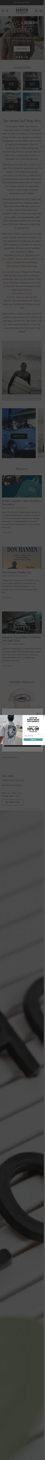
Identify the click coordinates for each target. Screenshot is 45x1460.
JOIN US (33, 739)
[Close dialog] (43, 716)
